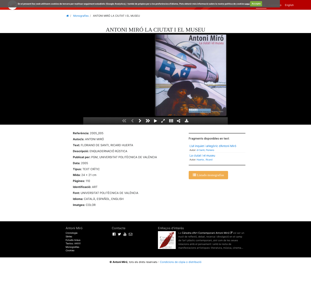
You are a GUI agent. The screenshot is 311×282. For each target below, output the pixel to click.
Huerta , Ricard (205, 159)
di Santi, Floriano (205, 150)
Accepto (256, 3)
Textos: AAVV (73, 243)
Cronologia (71, 232)
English (289, 5)
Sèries (69, 236)
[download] (186, 121)
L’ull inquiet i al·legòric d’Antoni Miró (213, 146)
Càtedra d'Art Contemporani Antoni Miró (206, 232)
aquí (247, 3)
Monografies (72, 247)
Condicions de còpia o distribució (181, 262)
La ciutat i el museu (202, 155)
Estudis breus (73, 240)
